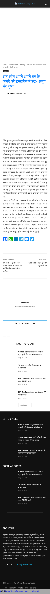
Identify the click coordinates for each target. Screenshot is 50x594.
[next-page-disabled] (8, 334)
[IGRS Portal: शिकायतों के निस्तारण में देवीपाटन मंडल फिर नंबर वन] (9, 454)
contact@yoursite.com (22, 564)
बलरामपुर (22, 65)
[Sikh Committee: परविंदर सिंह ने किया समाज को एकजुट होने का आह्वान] (9, 441)
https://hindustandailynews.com (25, 306)
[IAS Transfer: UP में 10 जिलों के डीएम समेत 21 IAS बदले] (9, 382)
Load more (24, 405)
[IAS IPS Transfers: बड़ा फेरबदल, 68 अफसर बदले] (9, 395)
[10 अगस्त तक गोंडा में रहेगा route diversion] (9, 368)
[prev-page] (4, 334)
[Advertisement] (25, 34)
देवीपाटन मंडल (13, 65)
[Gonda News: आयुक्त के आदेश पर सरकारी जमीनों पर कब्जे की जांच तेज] (9, 428)
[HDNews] (4, 93)
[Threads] (27, 311)
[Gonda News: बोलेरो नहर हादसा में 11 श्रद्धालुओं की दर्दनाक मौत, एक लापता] (9, 355)
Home (5, 65)
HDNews (11, 93)
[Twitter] (23, 311)
